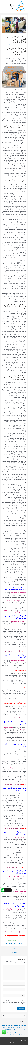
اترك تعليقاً (24, 44)
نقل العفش (18, 44)
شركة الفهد (11, 7)
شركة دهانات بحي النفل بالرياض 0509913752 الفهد (14, 1034)
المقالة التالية (14, 952)
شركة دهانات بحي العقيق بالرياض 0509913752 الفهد (14, 1032)
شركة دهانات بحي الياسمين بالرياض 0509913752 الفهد (14, 1025)
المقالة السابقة (13, 948)
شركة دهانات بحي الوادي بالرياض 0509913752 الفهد (14, 1029)
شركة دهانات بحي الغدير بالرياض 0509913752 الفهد (14, 1027)
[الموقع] (14, 996)
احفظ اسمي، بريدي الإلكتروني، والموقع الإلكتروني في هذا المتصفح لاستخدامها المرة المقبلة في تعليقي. (14, 1002)
